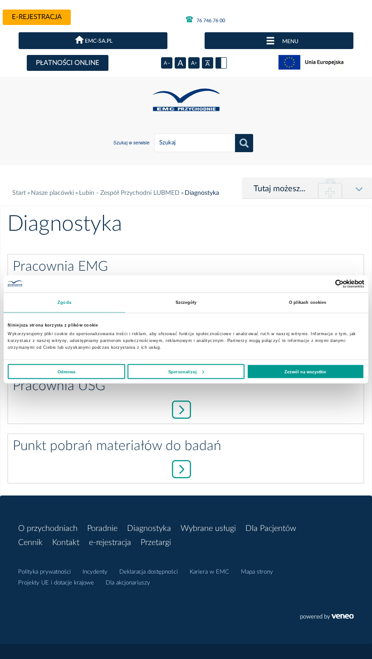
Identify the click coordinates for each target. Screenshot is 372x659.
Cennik (30, 543)
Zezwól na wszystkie (305, 371)
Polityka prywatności (44, 572)
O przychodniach (48, 529)
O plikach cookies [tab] (308, 302)
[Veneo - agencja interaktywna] (327, 617)
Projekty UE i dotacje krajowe (56, 583)
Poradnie (102, 529)
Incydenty (95, 572)
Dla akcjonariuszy (128, 583)
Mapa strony (257, 572)
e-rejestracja (37, 17)
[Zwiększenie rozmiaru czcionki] (194, 63)
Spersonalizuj (182, 371)
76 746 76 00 (210, 20)
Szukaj (244, 143)
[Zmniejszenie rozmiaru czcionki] (166, 63)
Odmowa (66, 371)
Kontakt (65, 543)
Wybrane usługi (208, 529)
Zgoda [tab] (64, 302)
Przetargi (156, 543)
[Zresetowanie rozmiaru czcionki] (180, 63)
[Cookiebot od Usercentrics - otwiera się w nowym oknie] (324, 283)
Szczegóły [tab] (186, 302)
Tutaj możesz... (279, 189)
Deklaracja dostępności (148, 572)
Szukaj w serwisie (131, 142)
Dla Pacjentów (270, 529)
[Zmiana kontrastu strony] (221, 63)
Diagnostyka (149, 529)
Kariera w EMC (209, 572)
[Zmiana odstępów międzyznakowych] (207, 63)
